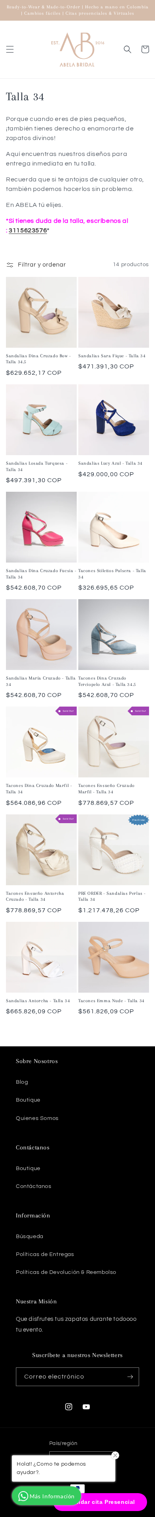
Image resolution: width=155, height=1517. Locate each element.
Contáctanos (34, 1186)
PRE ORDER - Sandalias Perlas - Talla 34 (112, 896)
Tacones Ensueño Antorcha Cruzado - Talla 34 (35, 896)
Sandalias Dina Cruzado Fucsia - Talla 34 (41, 574)
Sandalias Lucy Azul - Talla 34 (110, 463)
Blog (22, 1082)
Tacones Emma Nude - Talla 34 (111, 1000)
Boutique (28, 1100)
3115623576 (28, 230)
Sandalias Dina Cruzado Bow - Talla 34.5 (38, 359)
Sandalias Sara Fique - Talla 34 (112, 355)
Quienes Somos (37, 1118)
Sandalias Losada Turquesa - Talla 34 (37, 466)
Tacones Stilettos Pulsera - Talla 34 (112, 574)
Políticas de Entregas (45, 1254)
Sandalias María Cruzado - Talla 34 (41, 681)
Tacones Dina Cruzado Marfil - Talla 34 (39, 789)
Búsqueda (29, 1236)
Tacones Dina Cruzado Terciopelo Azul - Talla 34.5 (107, 681)
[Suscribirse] (130, 1376)
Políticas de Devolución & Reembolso (66, 1272)
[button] (10, 49)
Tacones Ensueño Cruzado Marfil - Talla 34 (106, 789)
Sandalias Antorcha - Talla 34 (38, 1000)
